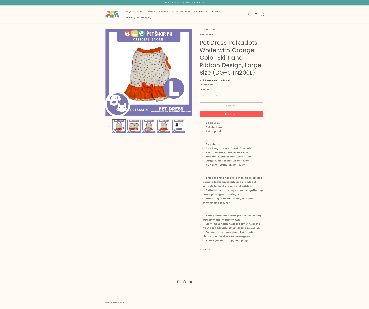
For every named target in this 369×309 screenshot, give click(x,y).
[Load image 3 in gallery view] (149, 126)
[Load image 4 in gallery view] (163, 126)
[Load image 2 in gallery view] (134, 126)
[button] (129, 11)
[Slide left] (108, 126)
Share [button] (206, 249)
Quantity (204, 89)
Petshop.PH (118, 302)
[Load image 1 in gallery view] (119, 126)
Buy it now (231, 114)
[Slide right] (189, 126)
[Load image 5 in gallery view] (178, 126)
